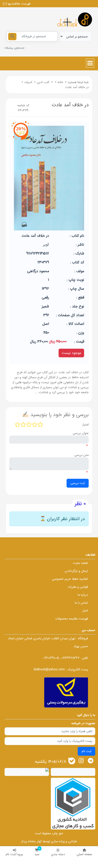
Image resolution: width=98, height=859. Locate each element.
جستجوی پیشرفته (14, 48)
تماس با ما (81, 602)
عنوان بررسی (81, 433)
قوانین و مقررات (78, 586)
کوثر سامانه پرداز (31, 841)
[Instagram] (81, 760)
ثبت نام (86, 751)
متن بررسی (81, 454)
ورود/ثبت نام (14, 854)
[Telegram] (90, 760)
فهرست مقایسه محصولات (71, 618)
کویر (46, 244)
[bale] (71, 761)
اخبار (85, 610)
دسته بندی (58, 854)
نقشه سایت (80, 562)
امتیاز (85, 424)
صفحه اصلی (84, 854)
